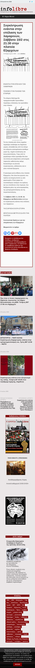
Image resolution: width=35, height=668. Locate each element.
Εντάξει (17, 664)
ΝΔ (23, 605)
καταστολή (9, 629)
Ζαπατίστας (14, 602)
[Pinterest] (12, 232)
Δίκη (7, 602)
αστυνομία (9, 614)
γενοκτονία (18, 614)
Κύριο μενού (9, 16)
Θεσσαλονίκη (24, 602)
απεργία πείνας (17, 612)
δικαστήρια (9, 617)
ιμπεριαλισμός (10, 624)
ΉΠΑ (7, 600)
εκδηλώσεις (9, 619)
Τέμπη (18, 610)
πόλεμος (17, 636)
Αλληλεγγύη (19, 600)
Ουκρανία (9, 607)
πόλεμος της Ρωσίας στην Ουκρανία (17, 639)
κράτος (19, 631)
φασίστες (25, 641)
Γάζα (26, 600)
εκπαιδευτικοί (19, 619)
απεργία (8, 612)
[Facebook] (30, 2)
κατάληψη (9, 627)
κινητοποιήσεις (10, 631)
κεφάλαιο (17, 629)
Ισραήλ (8, 605)
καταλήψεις (17, 627)
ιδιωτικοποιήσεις (23, 622)
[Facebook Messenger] (19, 232)
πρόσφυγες (9, 636)
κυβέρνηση (9, 634)
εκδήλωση (24, 617)
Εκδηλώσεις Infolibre (17, 416)
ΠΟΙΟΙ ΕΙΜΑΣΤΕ (13, 458)
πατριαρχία (18, 634)
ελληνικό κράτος (11, 622)
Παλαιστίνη (17, 607)
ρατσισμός (9, 641)
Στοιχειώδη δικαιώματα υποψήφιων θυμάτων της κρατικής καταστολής (15, 543)
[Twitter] (32, 2)
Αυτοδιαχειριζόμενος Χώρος (17, 480)
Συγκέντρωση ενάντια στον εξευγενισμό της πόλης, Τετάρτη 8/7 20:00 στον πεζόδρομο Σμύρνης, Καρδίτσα (15, 380)
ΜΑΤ (14, 605)
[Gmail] (16, 232)
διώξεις (17, 617)
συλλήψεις (18, 641)
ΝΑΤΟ (18, 605)
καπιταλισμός (21, 624)
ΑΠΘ (12, 600)
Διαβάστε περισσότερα (13, 582)
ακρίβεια (24, 610)
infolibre (22, 53)
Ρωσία (24, 607)
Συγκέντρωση (10, 610)
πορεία (25, 634)
